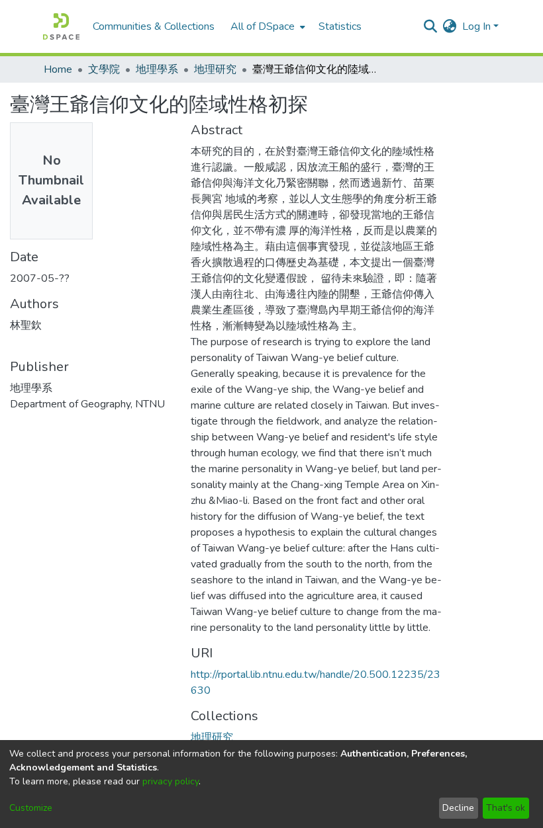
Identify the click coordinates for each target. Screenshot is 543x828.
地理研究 (215, 69)
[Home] (61, 26)
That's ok (505, 808)
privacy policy (170, 781)
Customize (30, 808)
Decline (458, 808)
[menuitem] (266, 26)
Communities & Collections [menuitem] (154, 26)
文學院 (104, 69)
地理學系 (157, 69)
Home (58, 69)
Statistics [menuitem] (340, 26)
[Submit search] (430, 26)
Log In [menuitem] (476, 26)
